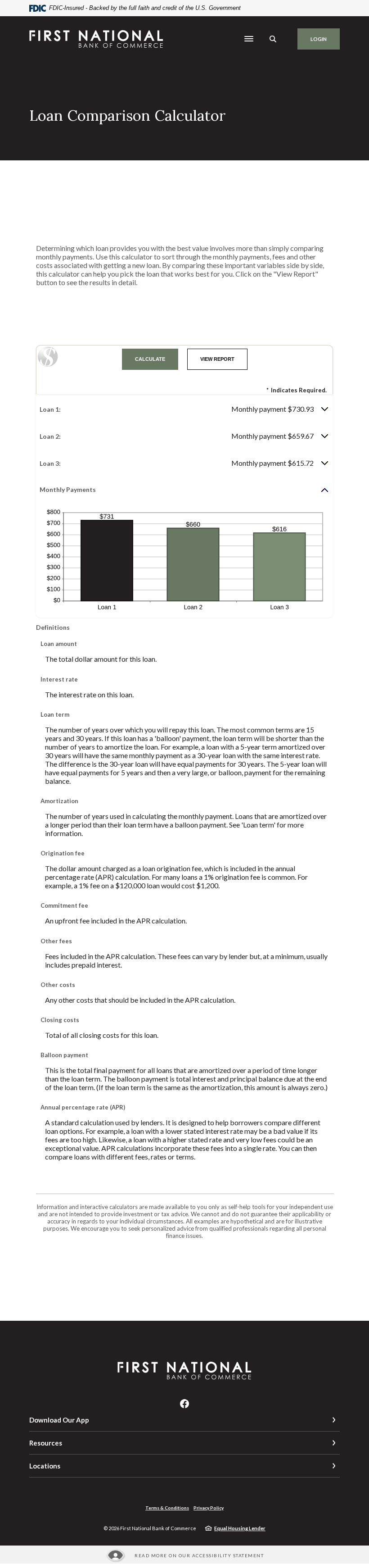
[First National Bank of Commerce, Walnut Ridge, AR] (96, 39)
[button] (184, 409)
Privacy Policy (209, 1507)
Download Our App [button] (59, 1420)
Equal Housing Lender (240, 1528)
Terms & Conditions (167, 1507)
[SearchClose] (273, 39)
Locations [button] (44, 1466)
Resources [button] (45, 1443)
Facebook (184, 1403)
